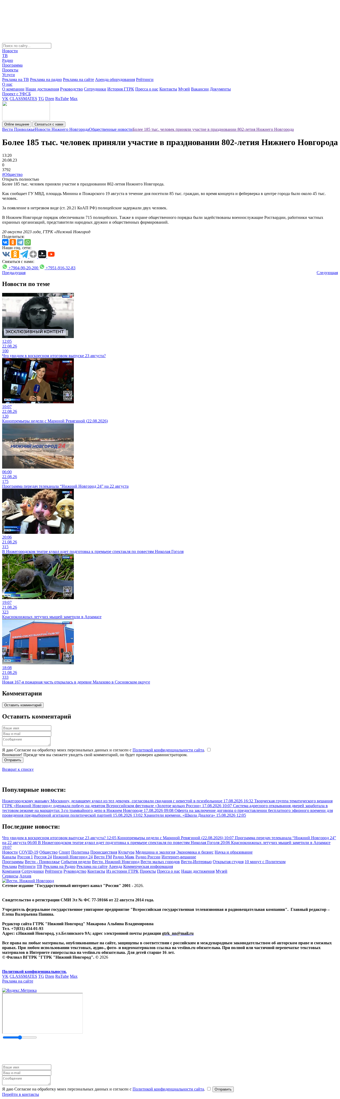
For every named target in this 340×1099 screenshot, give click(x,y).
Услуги (8, 74)
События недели (76, 861)
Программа (12, 65)
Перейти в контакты (20, 1094)
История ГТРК (120, 89)
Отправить (12, 760)
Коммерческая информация (148, 866)
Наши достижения (42, 89)
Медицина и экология (155, 852)
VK (5, 98)
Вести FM (103, 857)
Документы (220, 89)
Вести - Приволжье (42, 861)
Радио (7, 60)
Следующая (327, 272)
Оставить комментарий (22, 705)
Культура (126, 852)
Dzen (49, 98)
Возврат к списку (18, 769)
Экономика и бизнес (195, 852)
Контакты (168, 89)
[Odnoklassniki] (13, 242)
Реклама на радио (46, 79)
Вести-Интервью (196, 861)
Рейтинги (145, 79)
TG (41, 98)
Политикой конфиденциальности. (34, 971)
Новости (10, 51)
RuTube (62, 98)
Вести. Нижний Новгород (115, 861)
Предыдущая (14, 272)
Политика (80, 852)
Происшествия (103, 852)
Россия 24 (43, 857)
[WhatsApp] (27, 242)
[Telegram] (20, 242)
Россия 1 (25, 857)
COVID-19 (28, 852)
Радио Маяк (123, 857)
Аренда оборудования (115, 79)
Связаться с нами (49, 124)
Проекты (10, 70)
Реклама (9, 866)
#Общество (12, 174)
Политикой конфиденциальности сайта (168, 750)
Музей (184, 89)
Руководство (71, 89)
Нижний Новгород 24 (73, 857)
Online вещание (16, 124)
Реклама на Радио (59, 866)
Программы (13, 861)
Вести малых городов (160, 861)
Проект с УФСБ (16, 94)
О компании (13, 89)
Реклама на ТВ (15, 79)
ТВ (5, 55)
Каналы (9, 857)
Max (74, 98)
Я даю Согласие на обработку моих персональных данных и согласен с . (104, 750)
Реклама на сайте (78, 79)
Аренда (115, 866)
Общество (48, 852)
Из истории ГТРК (122, 871)
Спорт (64, 852)
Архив (25, 876)
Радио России (147, 857)
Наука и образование (234, 852)
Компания (11, 871)
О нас (7, 84)
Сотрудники (95, 89)
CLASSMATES (23, 98)
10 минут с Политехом (265, 861)
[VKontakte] (5, 242)
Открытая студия (228, 861)
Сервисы (10, 876)
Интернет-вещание (179, 857)
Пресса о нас (146, 89)
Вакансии (200, 89)
